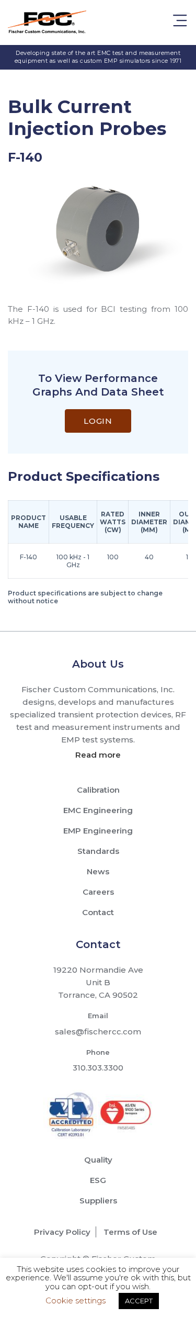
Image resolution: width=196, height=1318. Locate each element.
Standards (98, 851)
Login (98, 421)
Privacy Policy (62, 1232)
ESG (98, 1180)
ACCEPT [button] (139, 1301)
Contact (98, 912)
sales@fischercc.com (98, 1032)
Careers (98, 892)
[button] (179, 22)
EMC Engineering (98, 810)
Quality (98, 1160)
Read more (98, 755)
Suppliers (98, 1201)
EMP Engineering (98, 831)
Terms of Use (130, 1232)
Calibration (98, 790)
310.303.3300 (98, 1068)
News (98, 871)
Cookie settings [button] (75, 1300)
